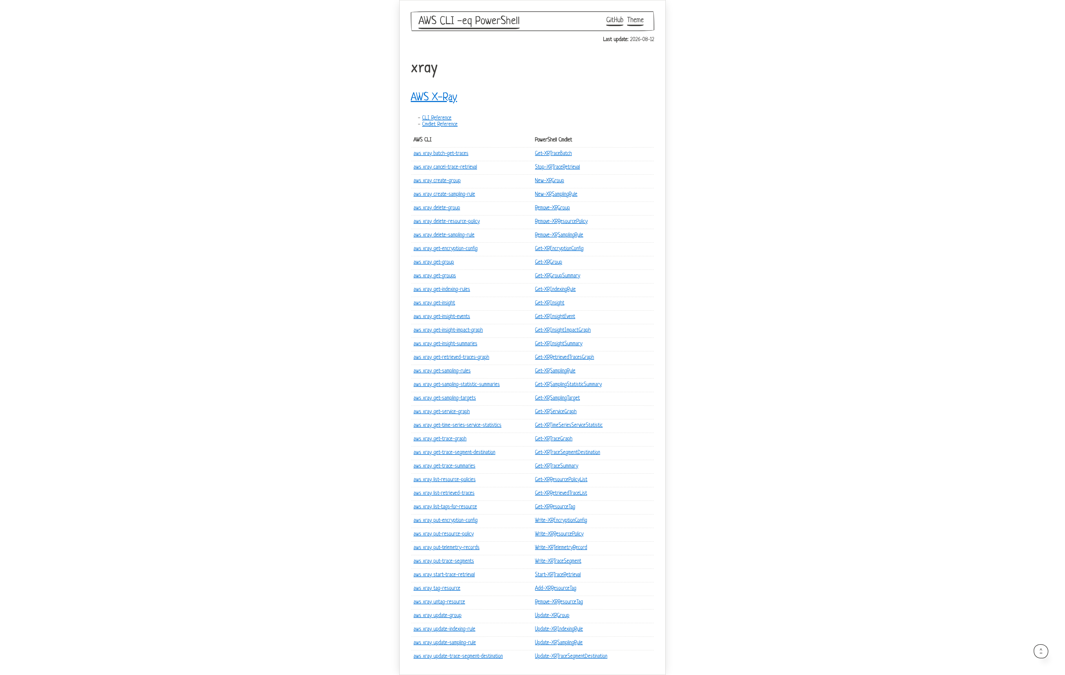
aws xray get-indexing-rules (442, 290)
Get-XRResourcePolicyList (561, 480)
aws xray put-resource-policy (444, 534)
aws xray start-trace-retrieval (444, 575)
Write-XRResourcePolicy (559, 534)
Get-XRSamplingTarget (557, 398)
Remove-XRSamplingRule (559, 235)
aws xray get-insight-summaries (445, 344)
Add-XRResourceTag (555, 589)
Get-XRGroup (548, 262)
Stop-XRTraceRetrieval (557, 167)
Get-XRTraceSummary (556, 466)
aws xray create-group (437, 181)
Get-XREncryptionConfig (559, 249)
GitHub (614, 20)
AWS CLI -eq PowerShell (469, 21)
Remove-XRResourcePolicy (561, 222)
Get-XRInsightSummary (558, 344)
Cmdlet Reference (440, 125)
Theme (635, 20)
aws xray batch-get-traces (441, 154)
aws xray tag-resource (437, 589)
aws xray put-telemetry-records (447, 548)
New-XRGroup (549, 181)
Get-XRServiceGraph (556, 412)
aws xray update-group (438, 616)
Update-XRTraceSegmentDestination (571, 656)
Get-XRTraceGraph (553, 439)
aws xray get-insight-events (442, 317)
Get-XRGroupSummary (557, 276)
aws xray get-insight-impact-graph (448, 330)
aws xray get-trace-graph (440, 439)
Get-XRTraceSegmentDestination (567, 453)
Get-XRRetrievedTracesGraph (564, 358)
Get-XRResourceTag (555, 507)
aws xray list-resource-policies (445, 480)
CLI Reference (437, 118)
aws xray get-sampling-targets (445, 398)
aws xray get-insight (434, 303)
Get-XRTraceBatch (553, 154)
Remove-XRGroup (552, 208)
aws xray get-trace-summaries (444, 466)
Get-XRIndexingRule (555, 290)
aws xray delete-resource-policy (447, 222)
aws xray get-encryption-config (446, 249)
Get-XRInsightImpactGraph (563, 330)
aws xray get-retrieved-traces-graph (451, 358)
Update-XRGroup (552, 616)
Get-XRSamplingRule (555, 371)
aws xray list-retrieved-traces (444, 493)
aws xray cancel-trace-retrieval (445, 167)
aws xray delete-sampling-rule (444, 235)
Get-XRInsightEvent (555, 317)
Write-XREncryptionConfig (561, 521)
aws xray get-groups (435, 276)
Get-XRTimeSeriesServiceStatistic (569, 425)
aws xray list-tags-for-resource (445, 507)
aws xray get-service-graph (442, 412)
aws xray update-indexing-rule (444, 629)
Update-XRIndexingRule (559, 629)
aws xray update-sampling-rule (445, 643)
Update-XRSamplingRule (559, 643)
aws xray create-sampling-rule (444, 194)
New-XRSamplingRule (556, 194)
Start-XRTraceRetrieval (558, 575)
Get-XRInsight (549, 303)
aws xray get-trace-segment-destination (454, 453)
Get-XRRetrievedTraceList (561, 493)
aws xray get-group (434, 262)
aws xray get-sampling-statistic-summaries (457, 385)
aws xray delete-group (437, 208)
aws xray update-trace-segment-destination (458, 656)
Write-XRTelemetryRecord (561, 548)
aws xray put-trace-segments (444, 561)
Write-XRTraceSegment (558, 561)
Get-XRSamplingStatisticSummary (568, 385)
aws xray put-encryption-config (446, 521)
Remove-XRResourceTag (559, 602)
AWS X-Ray (434, 97)
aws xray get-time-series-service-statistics (457, 425)
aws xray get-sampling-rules (442, 371)
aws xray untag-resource (439, 602)
